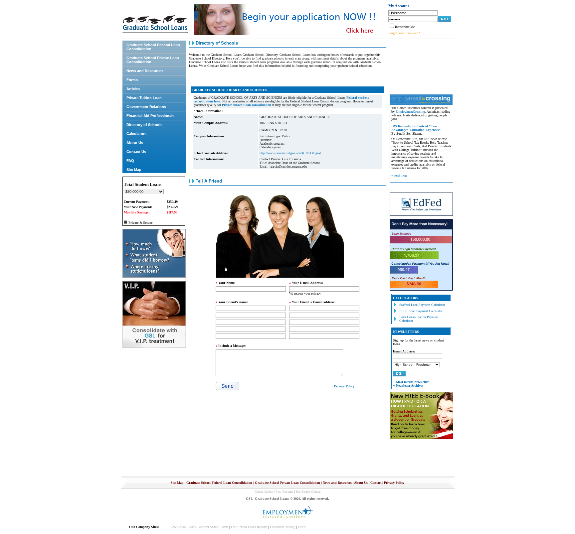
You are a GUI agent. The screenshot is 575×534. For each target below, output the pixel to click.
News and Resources (144, 71)
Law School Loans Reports (249, 527)
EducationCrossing (282, 527)
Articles (133, 89)
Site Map (133, 170)
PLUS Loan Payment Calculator (421, 311)
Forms (132, 80)
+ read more (399, 175)
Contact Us (136, 152)
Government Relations (146, 107)
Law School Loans (183, 527)
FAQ (130, 161)
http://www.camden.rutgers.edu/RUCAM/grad (290, 153)
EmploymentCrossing (410, 111)
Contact (375, 482)
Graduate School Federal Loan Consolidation (153, 47)
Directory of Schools (144, 125)
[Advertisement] (420, 65)
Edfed (301, 527)
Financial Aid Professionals (150, 116)
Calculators (136, 134)
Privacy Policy (394, 482)
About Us (134, 143)
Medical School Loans (213, 527)
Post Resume (284, 491)
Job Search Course (308, 491)
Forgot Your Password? (404, 33)
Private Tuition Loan (144, 98)
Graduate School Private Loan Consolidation (152, 60)
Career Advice (264, 491)
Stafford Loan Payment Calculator (422, 305)
